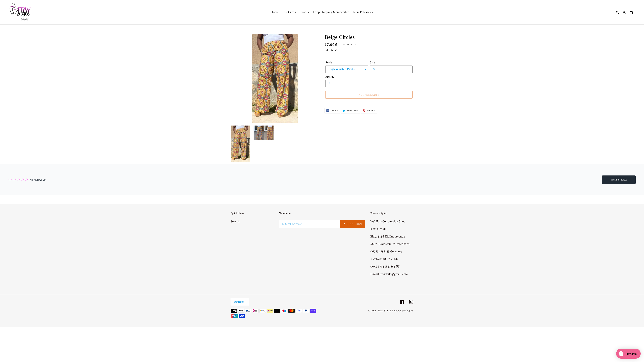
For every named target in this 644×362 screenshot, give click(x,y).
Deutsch (239, 301)
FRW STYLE (384, 310)
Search (235, 221)
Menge (329, 76)
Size (372, 62)
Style (328, 62)
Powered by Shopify (402, 310)
